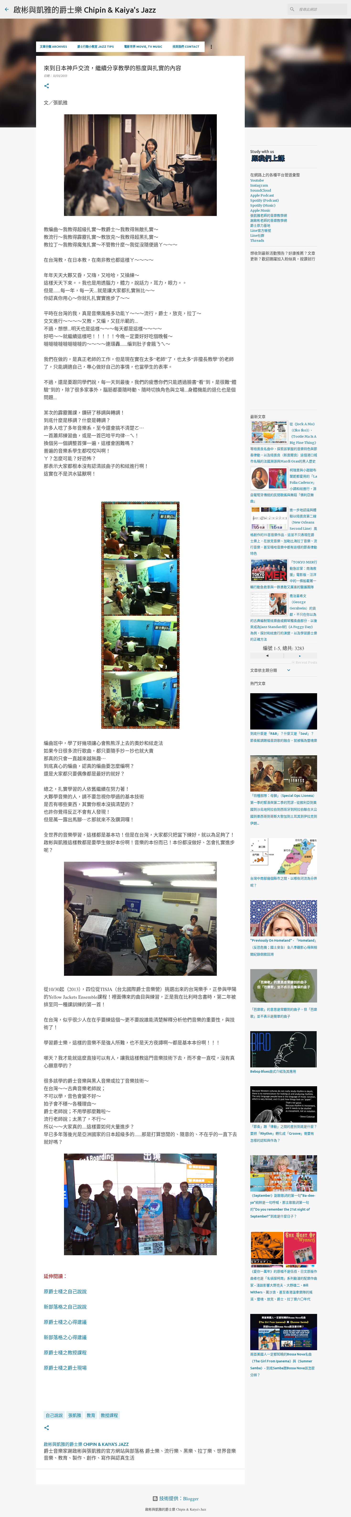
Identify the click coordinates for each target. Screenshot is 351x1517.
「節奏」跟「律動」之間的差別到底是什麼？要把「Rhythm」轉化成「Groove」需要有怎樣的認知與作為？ (283, 1133)
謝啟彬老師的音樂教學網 (268, 220)
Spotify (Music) (263, 205)
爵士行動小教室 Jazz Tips (95, 46)
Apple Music (260, 210)
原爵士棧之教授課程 (65, 1352)
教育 (91, 1415)
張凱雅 (74, 1415)
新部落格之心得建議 (65, 1337)
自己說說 (54, 1415)
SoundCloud (260, 190)
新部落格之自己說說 (65, 1307)
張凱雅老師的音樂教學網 (268, 215)
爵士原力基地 (260, 225)
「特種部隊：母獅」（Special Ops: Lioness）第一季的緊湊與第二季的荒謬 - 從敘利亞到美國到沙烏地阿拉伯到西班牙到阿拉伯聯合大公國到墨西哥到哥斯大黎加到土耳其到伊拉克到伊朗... (283, 809)
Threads (257, 240)
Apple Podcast (262, 195)
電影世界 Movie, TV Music (143, 46)
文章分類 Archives (53, 46)
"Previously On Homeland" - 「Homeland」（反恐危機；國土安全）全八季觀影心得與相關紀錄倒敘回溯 (283, 947)
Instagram (259, 185)
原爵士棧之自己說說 (65, 1291)
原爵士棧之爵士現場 (65, 1368)
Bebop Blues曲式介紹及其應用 (273, 1071)
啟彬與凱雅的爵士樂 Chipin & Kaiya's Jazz (84, 9)
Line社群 (257, 235)
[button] (46, 86)
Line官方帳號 (260, 230)
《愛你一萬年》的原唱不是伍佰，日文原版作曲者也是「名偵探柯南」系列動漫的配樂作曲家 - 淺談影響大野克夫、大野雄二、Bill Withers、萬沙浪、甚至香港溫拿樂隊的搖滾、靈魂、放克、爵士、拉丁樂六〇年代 (283, 1285)
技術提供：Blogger (178, 1498)
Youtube (257, 180)
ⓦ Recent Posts (304, 662)
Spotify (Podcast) (264, 200)
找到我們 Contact (186, 46)
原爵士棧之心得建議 (65, 1322)
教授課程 (109, 1415)
